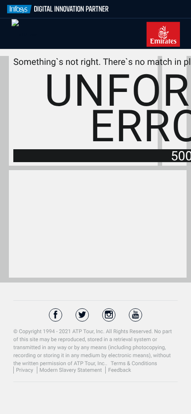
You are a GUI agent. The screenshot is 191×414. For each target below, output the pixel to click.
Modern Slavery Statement (71, 370)
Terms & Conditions (134, 363)
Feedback (119, 370)
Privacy (25, 370)
